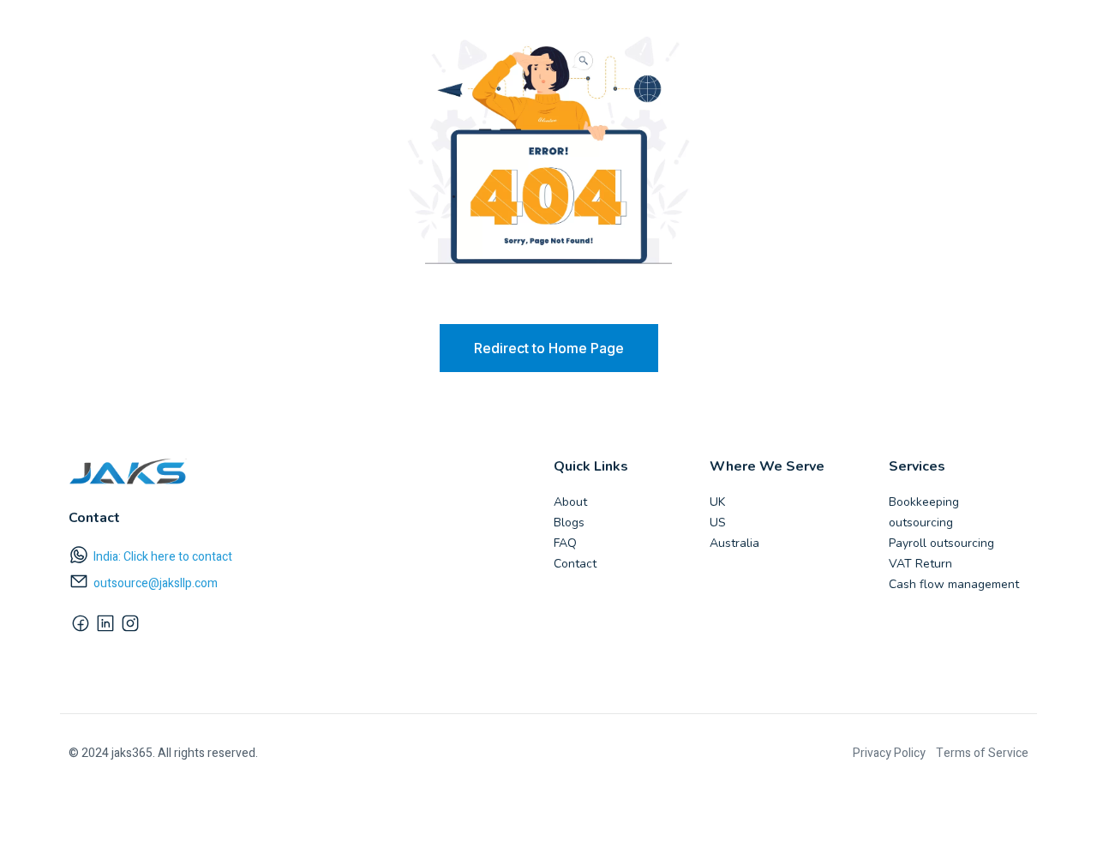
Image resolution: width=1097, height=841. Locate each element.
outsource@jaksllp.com (155, 583)
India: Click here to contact (162, 557)
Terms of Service (982, 753)
